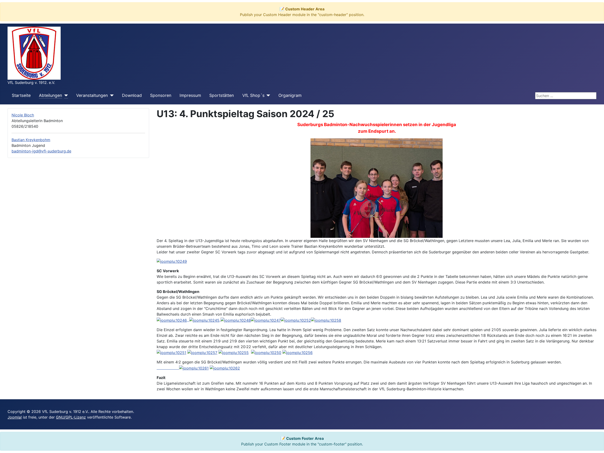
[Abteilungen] (65, 95)
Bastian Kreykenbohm (31, 139)
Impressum (190, 95)
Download (132, 95)
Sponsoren (160, 95)
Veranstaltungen (92, 95)
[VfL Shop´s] (267, 95)
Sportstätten (221, 95)
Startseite (21, 95)
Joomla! (15, 417)
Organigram (290, 95)
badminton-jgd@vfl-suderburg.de (41, 151)
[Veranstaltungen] (111, 95)
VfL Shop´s (253, 95)
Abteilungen (50, 95)
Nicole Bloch (23, 115)
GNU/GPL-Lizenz (71, 417)
